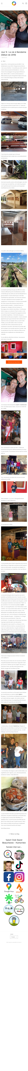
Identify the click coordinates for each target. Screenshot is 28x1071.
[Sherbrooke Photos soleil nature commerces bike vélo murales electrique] (19, 914)
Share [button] (4, 61)
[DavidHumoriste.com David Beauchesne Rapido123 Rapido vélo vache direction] (19, 860)
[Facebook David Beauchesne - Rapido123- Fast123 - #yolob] (9, 881)
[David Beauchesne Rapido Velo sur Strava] (19, 892)
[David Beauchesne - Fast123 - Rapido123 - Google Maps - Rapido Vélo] (9, 892)
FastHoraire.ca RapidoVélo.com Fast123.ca (15, 942)
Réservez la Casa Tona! (14, 362)
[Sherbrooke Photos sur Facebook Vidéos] (9, 871)
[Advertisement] (14, 1008)
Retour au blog (15, 834)
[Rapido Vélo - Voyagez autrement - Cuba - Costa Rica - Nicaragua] (19, 903)
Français (13, 937)
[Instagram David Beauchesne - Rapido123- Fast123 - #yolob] (19, 881)
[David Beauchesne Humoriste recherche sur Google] (9, 860)
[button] (1, 3)
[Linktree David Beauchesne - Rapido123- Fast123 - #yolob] (9, 903)
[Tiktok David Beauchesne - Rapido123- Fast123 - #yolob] (19, 871)
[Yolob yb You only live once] (9, 914)
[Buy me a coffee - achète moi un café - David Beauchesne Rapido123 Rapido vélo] (14, 925)
